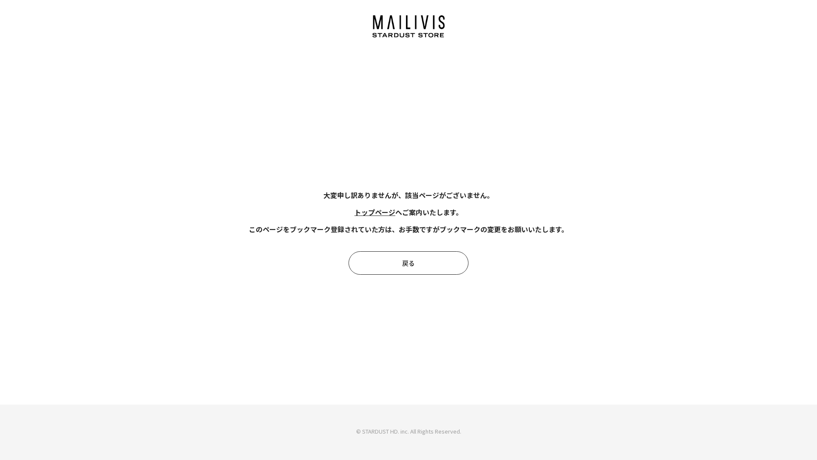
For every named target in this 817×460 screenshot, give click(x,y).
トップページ (374, 212)
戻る (408, 263)
